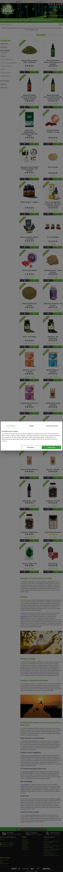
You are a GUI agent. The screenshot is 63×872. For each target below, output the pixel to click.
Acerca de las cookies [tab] (52, 425)
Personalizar (30, 447)
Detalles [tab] (31, 425)
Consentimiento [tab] (11, 425)
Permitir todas (51, 447)
